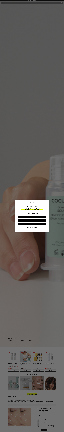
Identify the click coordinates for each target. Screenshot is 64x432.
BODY (32, 220)
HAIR (32, 224)
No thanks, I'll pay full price (32, 227)
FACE (32, 217)
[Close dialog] (48, 201)
